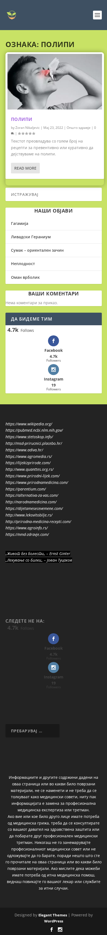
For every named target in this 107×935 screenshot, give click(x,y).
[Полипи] (54, 81)
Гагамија (19, 223)
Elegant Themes (52, 915)
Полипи (21, 119)
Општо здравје (79, 127)
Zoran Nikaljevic (27, 127)
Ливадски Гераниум (31, 236)
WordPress (53, 921)
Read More (25, 168)
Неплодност (23, 263)
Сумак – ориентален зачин (37, 250)
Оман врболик (25, 277)
